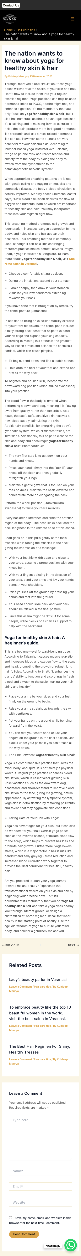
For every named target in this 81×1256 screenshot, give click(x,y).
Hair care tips (42, 986)
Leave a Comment (20, 986)
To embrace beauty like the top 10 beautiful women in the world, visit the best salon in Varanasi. (40, 1013)
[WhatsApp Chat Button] (70, 1245)
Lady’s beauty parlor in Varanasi (38, 979)
